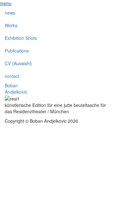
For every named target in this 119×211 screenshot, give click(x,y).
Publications (17, 50)
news (10, 12)
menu (5, 3)
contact (12, 76)
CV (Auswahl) (18, 63)
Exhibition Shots (21, 38)
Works (11, 25)
